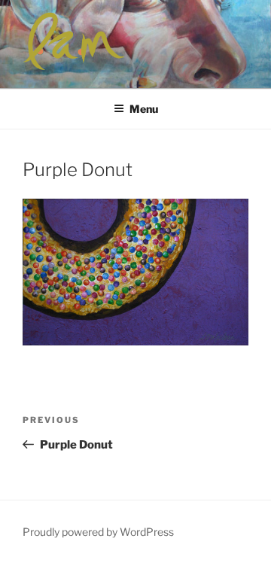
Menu (143, 108)
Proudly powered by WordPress (98, 531)
